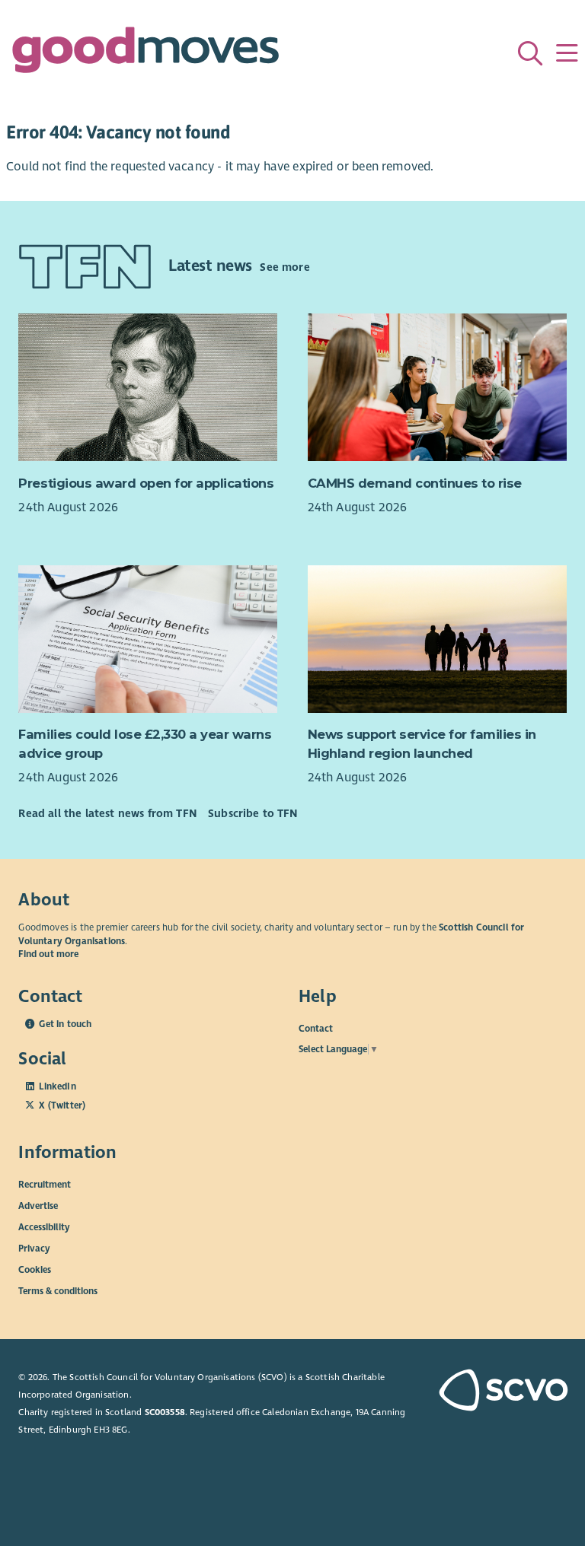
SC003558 (165, 1412)
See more (284, 267)
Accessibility (44, 1227)
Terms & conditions (58, 1291)
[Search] (530, 53)
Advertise (38, 1206)
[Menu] (566, 53)
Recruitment (44, 1184)
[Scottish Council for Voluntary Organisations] (503, 1391)
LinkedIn (57, 1086)
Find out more (48, 954)
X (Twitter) (62, 1105)
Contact (316, 1028)
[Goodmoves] (145, 54)
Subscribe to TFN (253, 813)
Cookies (34, 1269)
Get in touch (65, 1024)
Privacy (34, 1248)
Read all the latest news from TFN (107, 813)
